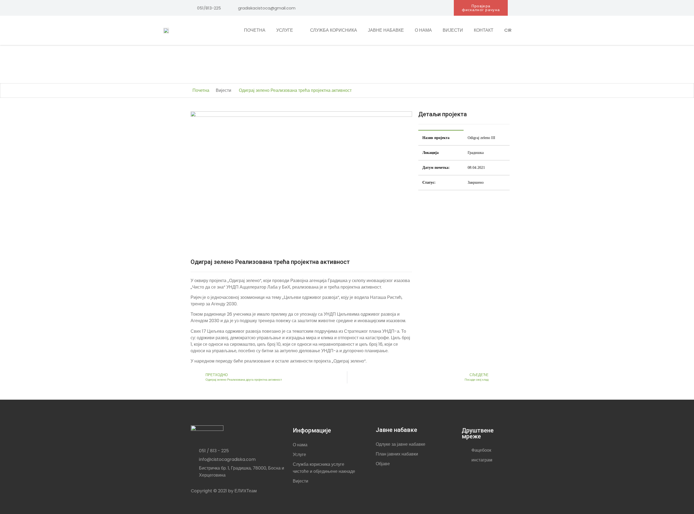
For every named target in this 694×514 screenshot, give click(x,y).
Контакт (483, 30)
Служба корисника (333, 30)
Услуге (284, 30)
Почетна (254, 30)
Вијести (453, 30)
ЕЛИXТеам (245, 491)
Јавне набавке (386, 30)
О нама (423, 30)
